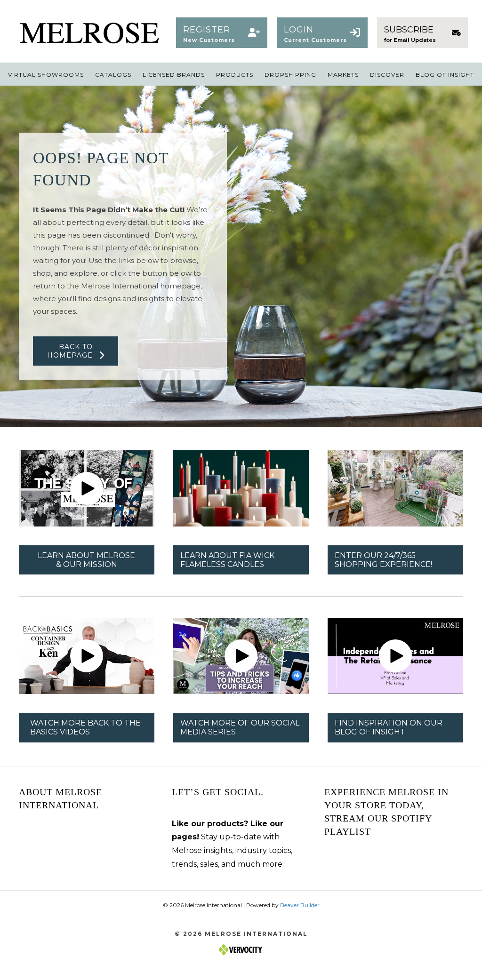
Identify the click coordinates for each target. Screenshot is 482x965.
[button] (221, 32)
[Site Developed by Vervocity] (241, 949)
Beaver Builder (300, 905)
